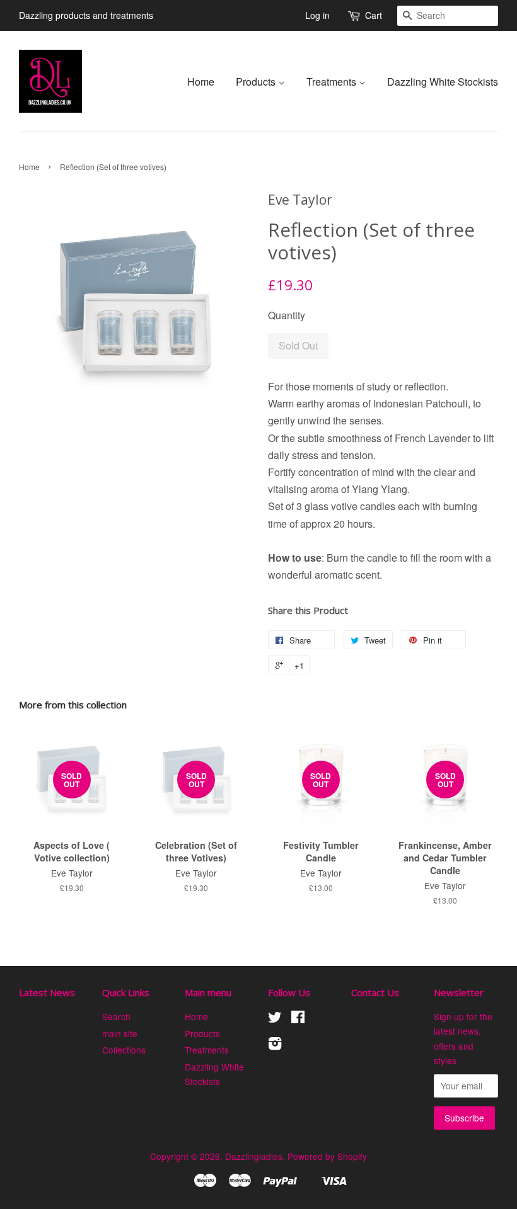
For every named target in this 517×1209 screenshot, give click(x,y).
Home (200, 81)
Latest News (47, 992)
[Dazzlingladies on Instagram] (275, 1045)
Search (116, 1016)
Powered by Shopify (327, 1156)
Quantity (286, 315)
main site (119, 1033)
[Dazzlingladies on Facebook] (298, 1019)
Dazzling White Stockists (442, 81)
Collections (124, 1049)
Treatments (332, 81)
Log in (317, 15)
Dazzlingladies (253, 1156)
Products (257, 81)
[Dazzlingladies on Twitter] (275, 1019)
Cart (373, 15)
